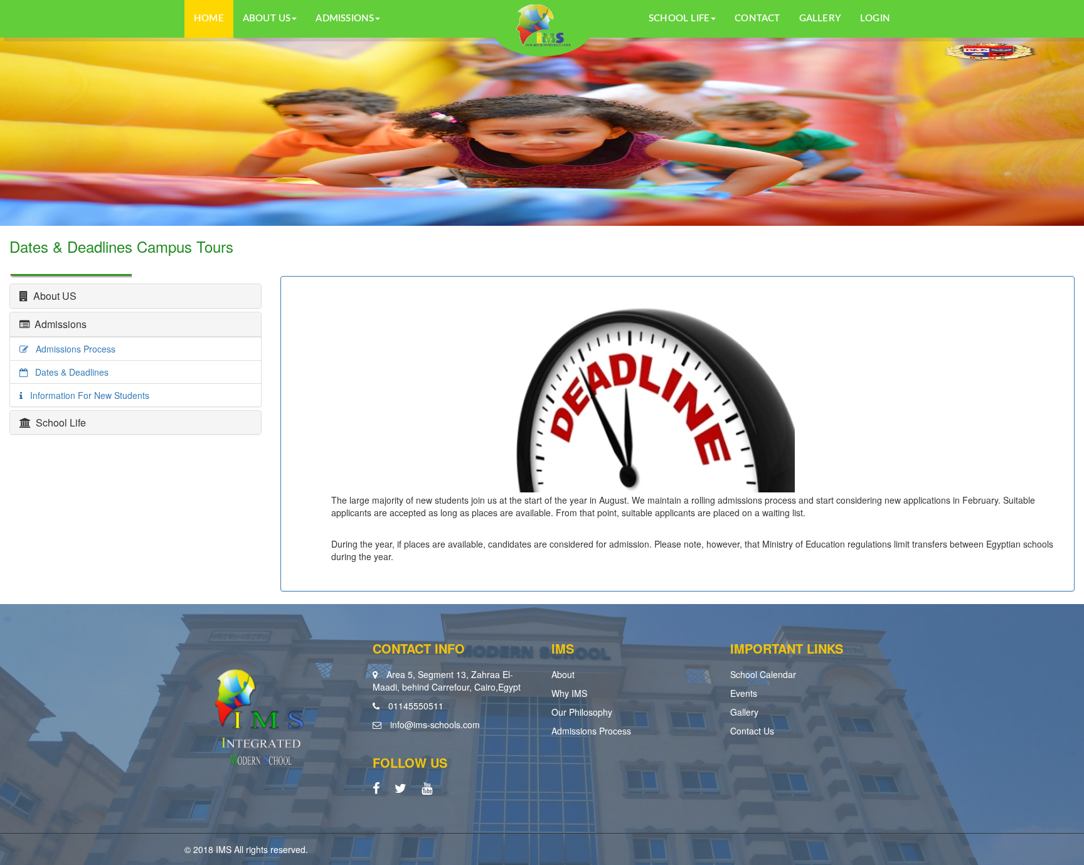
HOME (209, 18)
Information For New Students (86, 395)
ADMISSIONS (345, 18)
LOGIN (875, 18)
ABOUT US (267, 18)
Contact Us (752, 730)
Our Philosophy (581, 712)
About (563, 674)
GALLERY (820, 18)
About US (52, 296)
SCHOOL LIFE (679, 18)
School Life (58, 422)
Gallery (744, 712)
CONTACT (757, 18)
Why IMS (569, 693)
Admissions (58, 324)
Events (743, 693)
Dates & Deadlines (68, 372)
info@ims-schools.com (435, 724)
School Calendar (763, 674)
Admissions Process (71, 348)
